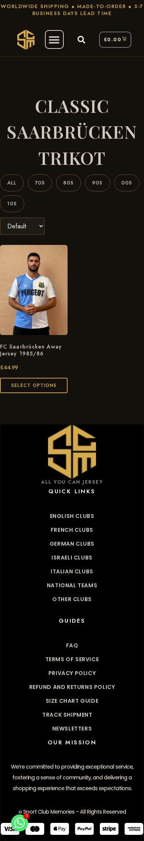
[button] (54, 39)
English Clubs (72, 516)
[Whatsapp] (19, 822)
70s (40, 182)
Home (6, 66)
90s (97, 182)
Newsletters (72, 728)
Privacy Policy (72, 673)
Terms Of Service (72, 659)
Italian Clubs (72, 571)
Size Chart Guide (72, 701)
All (12, 182)
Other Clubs (72, 599)
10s (12, 203)
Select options (33, 385)
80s (68, 182)
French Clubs (72, 530)
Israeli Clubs (72, 557)
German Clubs (72, 544)
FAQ (72, 645)
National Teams (72, 585)
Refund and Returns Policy (72, 687)
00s (126, 182)
